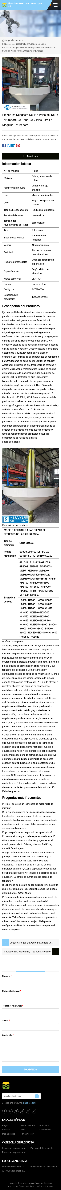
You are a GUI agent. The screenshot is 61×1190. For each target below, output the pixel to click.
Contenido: (8, 1035)
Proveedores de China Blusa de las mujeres (43, 1167)
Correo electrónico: (11, 991)
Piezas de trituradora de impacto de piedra (41, 1148)
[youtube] (22, 1111)
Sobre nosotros (28, 1125)
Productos (16, 40)
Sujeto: (6, 1020)
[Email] (37, 1096)
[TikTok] (34, 1111)
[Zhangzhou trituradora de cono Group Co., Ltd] (17, 1085)
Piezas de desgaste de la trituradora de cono (24, 44)
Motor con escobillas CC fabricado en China (13, 1167)
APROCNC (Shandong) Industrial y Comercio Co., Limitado (14, 1171)
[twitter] (16, 1111)
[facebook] (4, 1111)
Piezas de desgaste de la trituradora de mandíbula (13, 1153)
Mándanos (32, 156)
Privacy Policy (27, 1134)
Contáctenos (46, 1129)
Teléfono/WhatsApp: (12, 1006)
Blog (23, 1129)
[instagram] (28, 1111)
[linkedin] (10, 1111)
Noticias (6, 1129)
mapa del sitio (8, 1134)
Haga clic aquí (29, 1103)
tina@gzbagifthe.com (44, 1186)
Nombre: (7, 976)
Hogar (8, 40)
